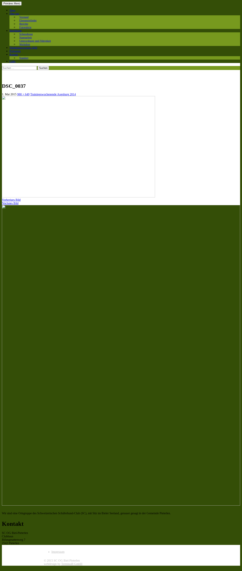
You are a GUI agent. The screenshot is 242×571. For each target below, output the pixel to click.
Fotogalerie (25, 27)
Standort (23, 58)
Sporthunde (15, 30)
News (12, 10)
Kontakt (13, 54)
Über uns (14, 13)
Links (12, 61)
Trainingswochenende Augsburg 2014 (53, 94)
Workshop (24, 44)
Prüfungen (15, 51)
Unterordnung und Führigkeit (35, 41)
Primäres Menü (11, 3)
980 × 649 (23, 94)
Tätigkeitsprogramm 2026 (23, 47)
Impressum (57, 551)
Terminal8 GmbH (71, 564)
